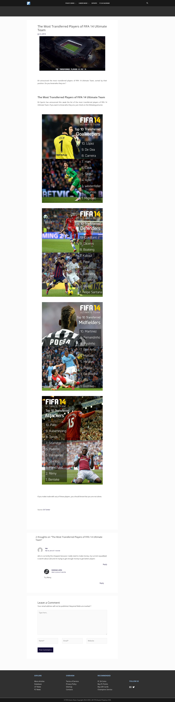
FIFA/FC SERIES (69, 3)
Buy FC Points (103, 684)
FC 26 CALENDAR (104, 3)
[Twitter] (134, 687)
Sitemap (69, 687)
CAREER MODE (83, 3)
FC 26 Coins (102, 681)
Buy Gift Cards (103, 687)
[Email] (130, 687)
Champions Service (105, 689)
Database (38, 684)
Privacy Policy (71, 684)
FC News (37, 689)
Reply (105, 564)
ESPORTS (94, 3)
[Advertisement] (87, 10)
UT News (37, 687)
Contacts (69, 689)
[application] (75, 3)
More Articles (39, 681)
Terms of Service (72, 681)
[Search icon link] (147, 3)
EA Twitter (46, 510)
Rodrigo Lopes (57, 570)
